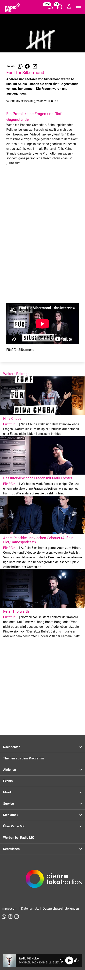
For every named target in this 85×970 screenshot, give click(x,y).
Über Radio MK (14, 826)
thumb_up (76, 960)
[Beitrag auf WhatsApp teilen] (20, 66)
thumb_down (62, 960)
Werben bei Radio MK (18, 837)
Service (8, 804)
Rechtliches (11, 849)
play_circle (69, 960)
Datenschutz (30, 908)
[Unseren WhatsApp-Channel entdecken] (4, 916)
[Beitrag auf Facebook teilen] (27, 66)
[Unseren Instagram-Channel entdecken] (16, 916)
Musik (7, 792)
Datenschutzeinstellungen (61, 908)
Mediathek (10, 815)
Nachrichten (11, 747)
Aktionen (9, 770)
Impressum (9, 908)
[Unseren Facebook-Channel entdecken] (10, 916)
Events (8, 781)
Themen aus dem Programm (23, 758)
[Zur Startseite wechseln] (12, 7)
